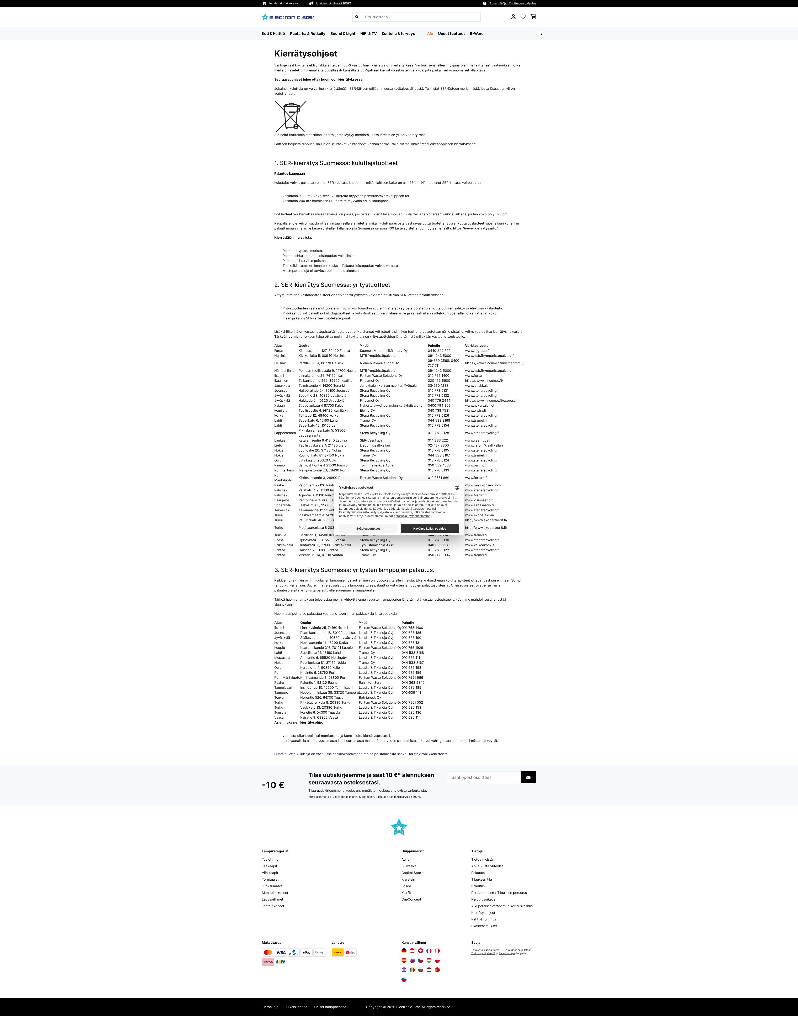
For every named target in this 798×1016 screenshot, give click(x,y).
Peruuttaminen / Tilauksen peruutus (499, 893)
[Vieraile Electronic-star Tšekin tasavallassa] (420, 960)
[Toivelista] (523, 17)
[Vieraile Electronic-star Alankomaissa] (428, 969)
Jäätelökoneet (273, 906)
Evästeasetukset (484, 926)
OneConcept (411, 899)
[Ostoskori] (533, 17)
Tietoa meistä (482, 859)
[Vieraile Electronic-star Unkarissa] (428, 960)
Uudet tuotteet (451, 33)
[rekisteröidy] (541, 34)
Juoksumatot (272, 886)
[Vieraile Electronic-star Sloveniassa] (403, 979)
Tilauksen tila (481, 879)
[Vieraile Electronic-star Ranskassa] (428, 950)
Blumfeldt (408, 866)
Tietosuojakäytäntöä (483, 953)
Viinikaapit (270, 873)
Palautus (478, 873)
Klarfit (406, 893)
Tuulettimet (271, 859)
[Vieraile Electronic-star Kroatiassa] (403, 969)
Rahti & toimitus (483, 919)
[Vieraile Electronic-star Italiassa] (437, 950)
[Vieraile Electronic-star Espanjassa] (403, 960)
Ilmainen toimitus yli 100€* (333, 3)
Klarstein (408, 879)
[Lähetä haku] (356, 16)
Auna (405, 859)
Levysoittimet (272, 899)
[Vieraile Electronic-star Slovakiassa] (412, 960)
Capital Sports (412, 873)
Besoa (406, 886)
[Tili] (513, 17)
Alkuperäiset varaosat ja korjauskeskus (502, 906)
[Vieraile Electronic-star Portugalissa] (437, 969)
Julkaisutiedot (296, 1007)
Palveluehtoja (507, 953)
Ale (430, 33)
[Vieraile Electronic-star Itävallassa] (412, 950)
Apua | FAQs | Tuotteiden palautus (513, 3)
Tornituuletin (271, 879)
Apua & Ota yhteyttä (487, 866)
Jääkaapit (269, 866)
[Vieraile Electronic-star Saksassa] (403, 950)
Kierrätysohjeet (483, 912)
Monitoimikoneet (275, 893)
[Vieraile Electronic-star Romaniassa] (412, 969)
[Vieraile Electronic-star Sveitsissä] (420, 950)
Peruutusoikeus (483, 899)
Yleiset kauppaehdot (330, 1007)
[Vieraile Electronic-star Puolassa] (437, 960)
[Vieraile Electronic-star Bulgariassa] (420, 969)
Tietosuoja (270, 1007)
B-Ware (477, 33)
